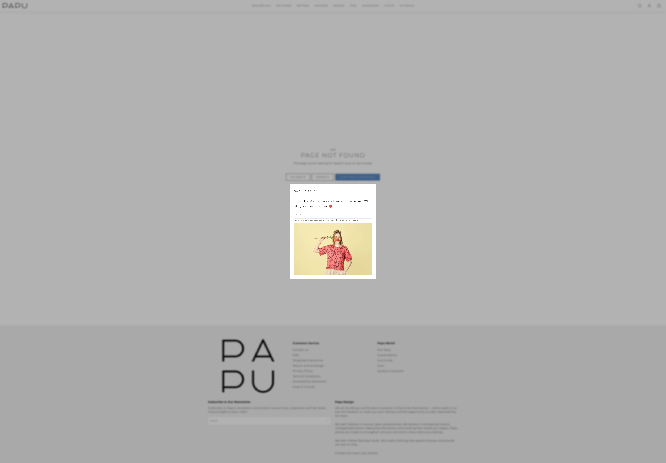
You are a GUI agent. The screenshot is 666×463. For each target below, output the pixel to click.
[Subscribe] (369, 214)
